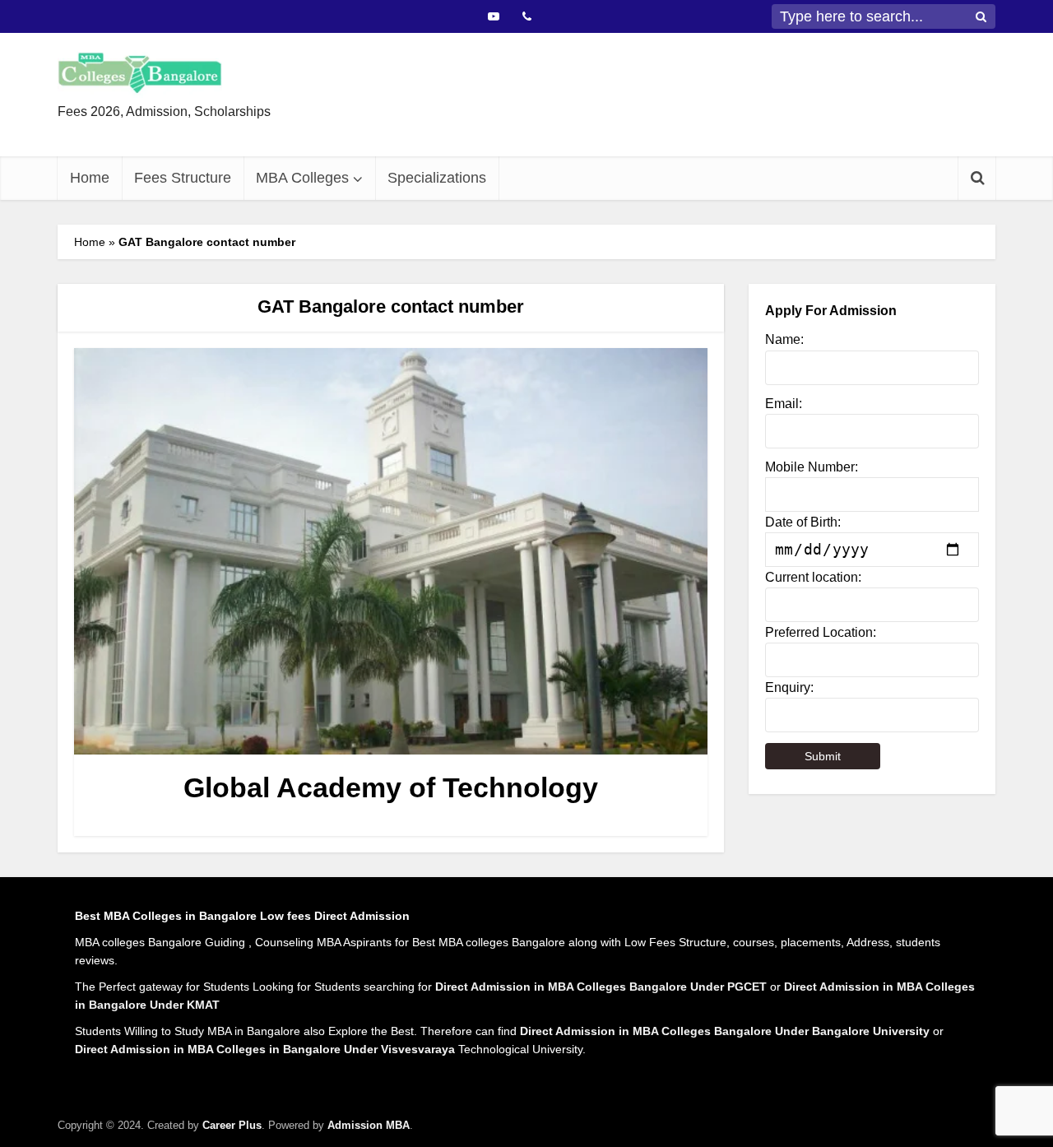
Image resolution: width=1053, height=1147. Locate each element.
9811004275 (589, 125)
